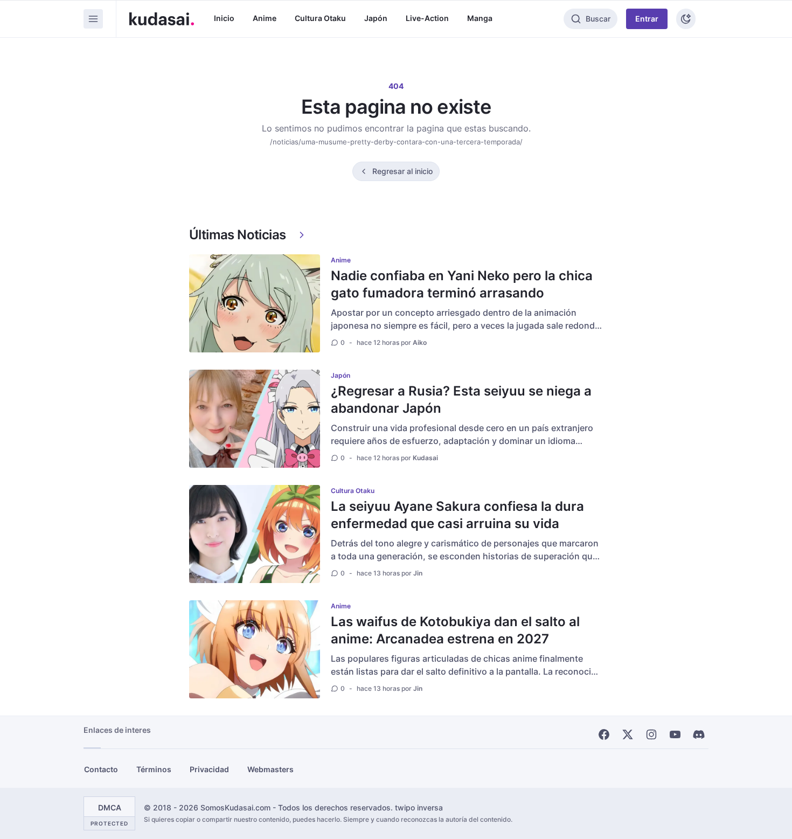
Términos (153, 769)
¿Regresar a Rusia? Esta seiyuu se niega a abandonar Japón (461, 399)
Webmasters (270, 769)
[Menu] (93, 19)
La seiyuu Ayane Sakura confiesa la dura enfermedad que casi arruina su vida (457, 514)
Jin (417, 573)
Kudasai (425, 458)
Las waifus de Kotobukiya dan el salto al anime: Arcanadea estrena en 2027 (455, 630)
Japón (375, 18)
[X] (627, 734)
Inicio (224, 18)
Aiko (420, 342)
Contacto (101, 769)
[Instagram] (651, 734)
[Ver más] (301, 235)
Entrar (646, 18)
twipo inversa (419, 807)
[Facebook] (604, 734)
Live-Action (427, 18)
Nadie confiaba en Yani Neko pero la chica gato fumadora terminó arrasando (462, 284)
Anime (264, 18)
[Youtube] (675, 734)
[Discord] (698, 734)
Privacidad (209, 769)
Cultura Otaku (320, 18)
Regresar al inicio (402, 171)
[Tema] (686, 19)
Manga (479, 18)
